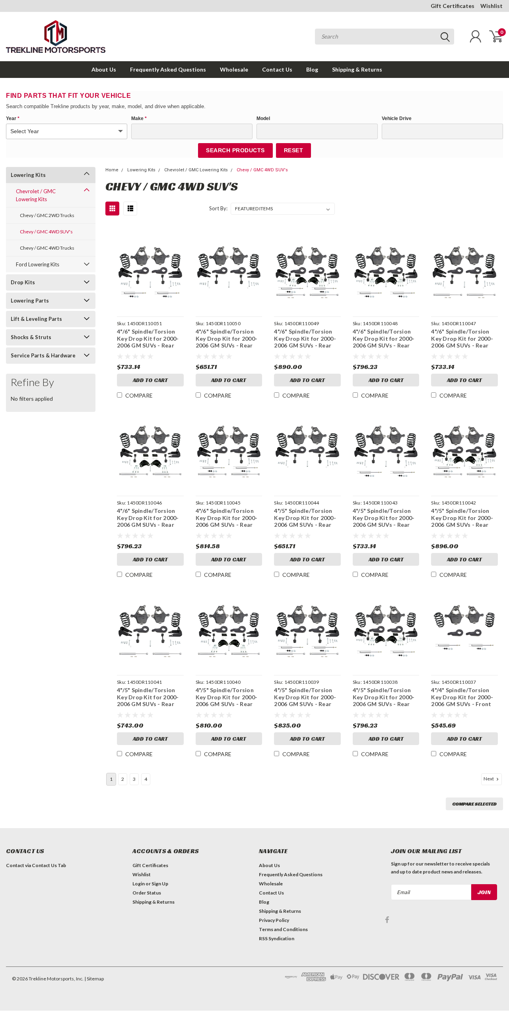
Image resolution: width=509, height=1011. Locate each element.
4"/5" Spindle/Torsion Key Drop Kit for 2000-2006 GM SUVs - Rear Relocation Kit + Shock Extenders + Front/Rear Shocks (463, 517)
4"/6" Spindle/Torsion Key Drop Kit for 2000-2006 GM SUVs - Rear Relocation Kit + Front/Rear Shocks (227, 517)
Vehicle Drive (397, 118)
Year (12, 118)
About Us (103, 69)
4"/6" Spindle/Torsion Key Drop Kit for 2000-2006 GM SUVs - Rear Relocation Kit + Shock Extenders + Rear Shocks (148, 517)
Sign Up (160, 884)
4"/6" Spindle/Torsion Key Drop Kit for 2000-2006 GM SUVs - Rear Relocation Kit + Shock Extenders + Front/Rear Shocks (306, 338)
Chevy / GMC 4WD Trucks (47, 248)
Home (112, 170)
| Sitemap (94, 979)
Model (263, 118)
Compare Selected (474, 804)
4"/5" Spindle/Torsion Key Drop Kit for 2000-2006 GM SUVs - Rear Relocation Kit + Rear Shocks (148, 697)
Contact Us (277, 69)
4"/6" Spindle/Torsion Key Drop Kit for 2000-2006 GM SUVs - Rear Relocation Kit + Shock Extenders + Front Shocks (384, 338)
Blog (312, 69)
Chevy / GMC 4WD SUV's (46, 232)
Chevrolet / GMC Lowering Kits (36, 195)
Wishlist (491, 5)
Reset (293, 150)
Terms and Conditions (283, 929)
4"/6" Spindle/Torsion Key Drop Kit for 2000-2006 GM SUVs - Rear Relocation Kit (227, 338)
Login (138, 884)
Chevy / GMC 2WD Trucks (47, 215)
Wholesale (234, 69)
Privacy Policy (274, 920)
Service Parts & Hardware (43, 355)
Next (489, 779)
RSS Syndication (276, 938)
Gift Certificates (452, 5)
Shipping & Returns (357, 69)
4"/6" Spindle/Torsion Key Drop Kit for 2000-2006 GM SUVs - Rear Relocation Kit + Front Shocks (148, 338)
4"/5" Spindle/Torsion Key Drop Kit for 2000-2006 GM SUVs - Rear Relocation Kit (305, 517)
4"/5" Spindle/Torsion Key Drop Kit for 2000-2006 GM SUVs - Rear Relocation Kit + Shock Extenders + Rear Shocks (227, 697)
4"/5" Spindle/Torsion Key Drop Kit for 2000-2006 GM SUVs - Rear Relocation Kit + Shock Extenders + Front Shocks (384, 697)
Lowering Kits (28, 175)
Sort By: (218, 208)
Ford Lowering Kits (37, 264)
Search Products (235, 150)
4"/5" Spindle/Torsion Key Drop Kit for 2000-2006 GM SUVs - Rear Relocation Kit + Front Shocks (384, 517)
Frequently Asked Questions (168, 69)
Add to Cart (150, 380)
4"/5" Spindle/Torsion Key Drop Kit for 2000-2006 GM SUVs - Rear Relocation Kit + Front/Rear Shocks (305, 697)
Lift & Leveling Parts (36, 319)
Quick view (150, 269)
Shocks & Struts (31, 337)
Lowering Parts (30, 300)
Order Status (146, 893)
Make (139, 118)
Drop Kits (23, 282)
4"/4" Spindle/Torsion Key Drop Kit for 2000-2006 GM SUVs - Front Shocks (462, 697)
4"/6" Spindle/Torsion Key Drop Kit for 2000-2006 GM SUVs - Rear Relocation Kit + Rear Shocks (462, 338)
